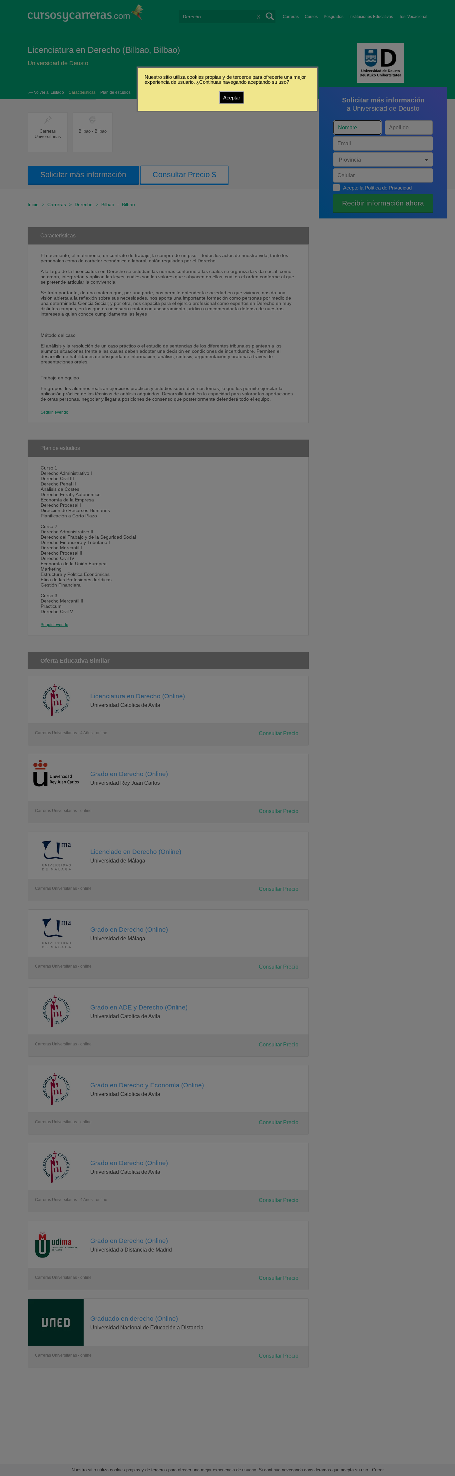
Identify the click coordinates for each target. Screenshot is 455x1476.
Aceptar (231, 97)
